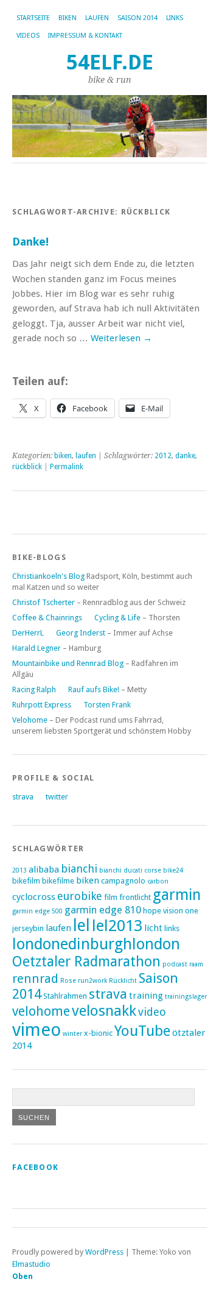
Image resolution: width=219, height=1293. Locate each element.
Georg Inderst (80, 632)
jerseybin (28, 928)
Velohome (29, 719)
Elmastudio (31, 1264)
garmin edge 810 (102, 910)
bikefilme (58, 880)
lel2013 (117, 925)
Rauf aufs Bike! (93, 689)
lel (81, 925)
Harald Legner (36, 648)
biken (67, 18)
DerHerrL (28, 632)
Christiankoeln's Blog (48, 576)
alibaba (44, 869)
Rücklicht (123, 981)
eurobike (79, 896)
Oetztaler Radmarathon (86, 961)
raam (196, 964)
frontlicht (135, 897)
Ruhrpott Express (41, 704)
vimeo (36, 1029)
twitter (57, 796)
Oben (22, 1276)
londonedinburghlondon (96, 944)
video (152, 1011)
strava (22, 796)
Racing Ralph (34, 689)
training (146, 995)
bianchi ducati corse (130, 870)
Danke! (30, 241)
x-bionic (98, 1033)
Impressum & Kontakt (85, 36)
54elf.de (109, 62)
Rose (68, 981)
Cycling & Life (117, 617)
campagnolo (123, 880)
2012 (163, 456)
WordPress (104, 1251)
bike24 (173, 870)
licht (153, 928)
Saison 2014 (137, 18)
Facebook (35, 1167)
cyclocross (33, 896)
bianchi (79, 868)
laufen (97, 18)
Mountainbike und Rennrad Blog (67, 663)
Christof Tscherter (43, 602)
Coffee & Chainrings (47, 617)
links (174, 18)
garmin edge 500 (37, 911)
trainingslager (186, 997)
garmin (177, 895)
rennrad (35, 978)
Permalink (66, 466)
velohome (41, 1011)
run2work (92, 981)
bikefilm (26, 880)
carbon (158, 881)
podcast (174, 964)
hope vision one (170, 910)
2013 (19, 870)
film (110, 897)
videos (28, 36)
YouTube (142, 1031)
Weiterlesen (121, 338)
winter (72, 1034)
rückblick (27, 466)
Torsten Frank (107, 704)
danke (185, 456)
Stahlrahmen (65, 996)
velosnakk (104, 1010)
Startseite (33, 18)
